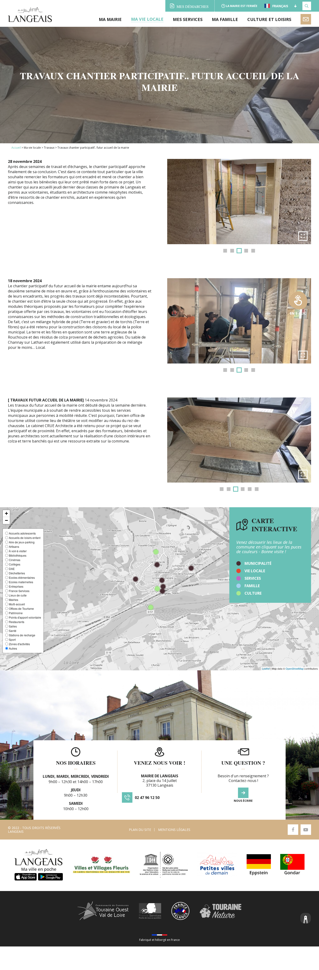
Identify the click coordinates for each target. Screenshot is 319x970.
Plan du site (140, 829)
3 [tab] (239, 251)
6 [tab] (256, 489)
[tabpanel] (239, 201)
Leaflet (266, 668)
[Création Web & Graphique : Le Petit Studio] (305, 919)
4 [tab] (246, 251)
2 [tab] (232, 251)
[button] (6, 513)
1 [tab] (225, 251)
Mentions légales (174, 829)
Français (280, 6)
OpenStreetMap (295, 668)
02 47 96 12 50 (147, 797)
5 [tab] (253, 251)
